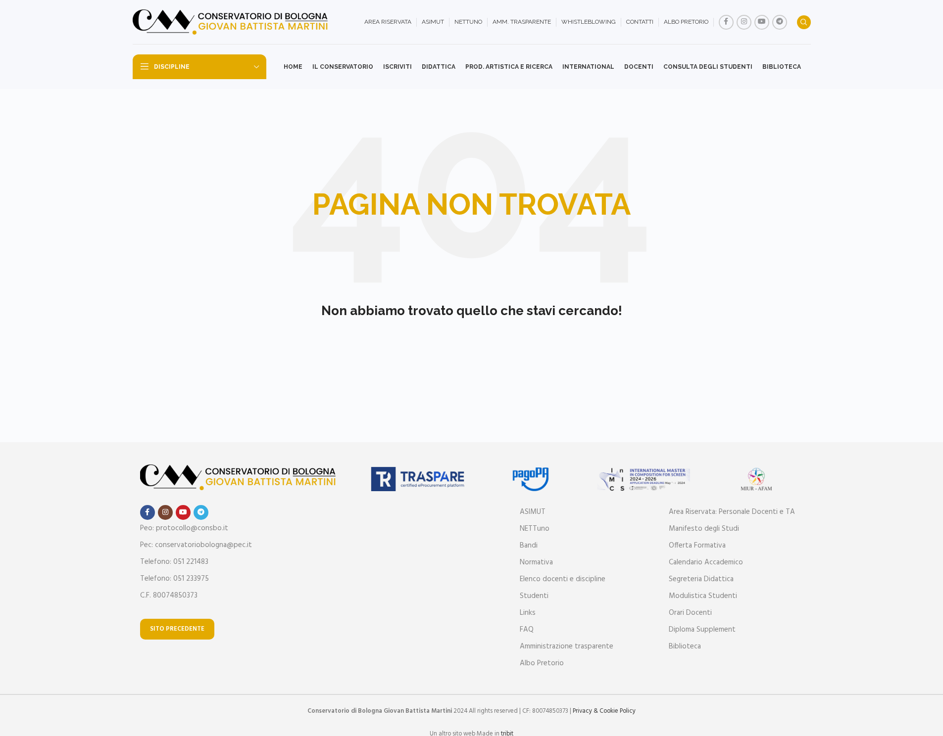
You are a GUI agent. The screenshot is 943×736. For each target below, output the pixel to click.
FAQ (527, 630)
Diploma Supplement (702, 630)
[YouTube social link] (761, 22)
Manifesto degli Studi (704, 529)
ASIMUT (533, 512)
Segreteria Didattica (701, 579)
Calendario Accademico (706, 562)
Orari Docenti (690, 613)
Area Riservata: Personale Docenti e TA (732, 512)
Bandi (529, 546)
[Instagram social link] (744, 22)
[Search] (804, 22)
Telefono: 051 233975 (174, 579)
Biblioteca (685, 646)
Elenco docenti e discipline (562, 579)
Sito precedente (177, 629)
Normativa (536, 562)
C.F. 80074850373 (169, 595)
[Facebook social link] (726, 22)
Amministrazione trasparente (566, 646)
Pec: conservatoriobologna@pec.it (196, 545)
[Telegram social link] (779, 22)
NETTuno (534, 529)
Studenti (534, 596)
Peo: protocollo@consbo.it (184, 528)
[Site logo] (232, 22)
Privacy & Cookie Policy (604, 711)
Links (528, 613)
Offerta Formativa (697, 546)
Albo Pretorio (542, 663)
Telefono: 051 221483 (174, 562)
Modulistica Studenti (703, 596)
